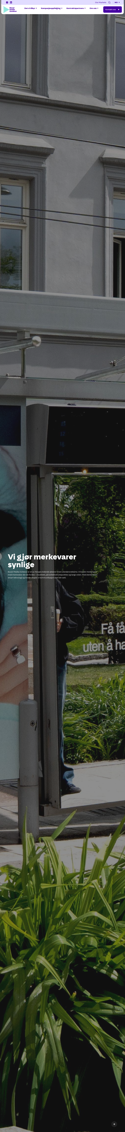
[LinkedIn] (11, 2)
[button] (109, 2)
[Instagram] (7, 2)
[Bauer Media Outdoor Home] (10, 9)
